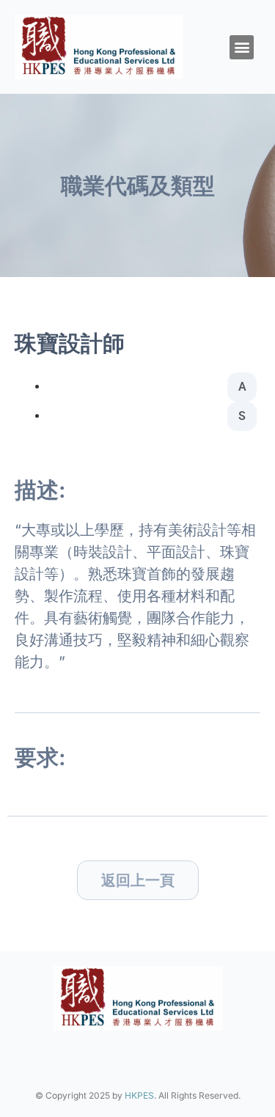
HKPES (139, 1095)
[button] (242, 47)
